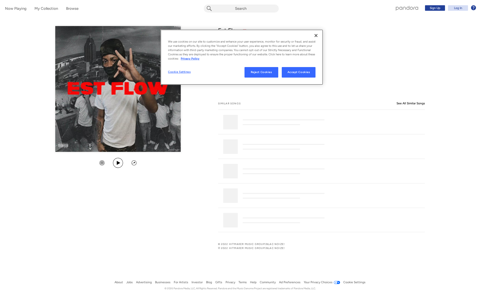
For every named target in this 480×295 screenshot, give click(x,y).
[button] (102, 163)
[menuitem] (450, 8)
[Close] (316, 35)
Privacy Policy (190, 58)
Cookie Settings (179, 72)
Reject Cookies (261, 72)
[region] (241, 57)
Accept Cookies (299, 72)
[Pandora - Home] (407, 8)
